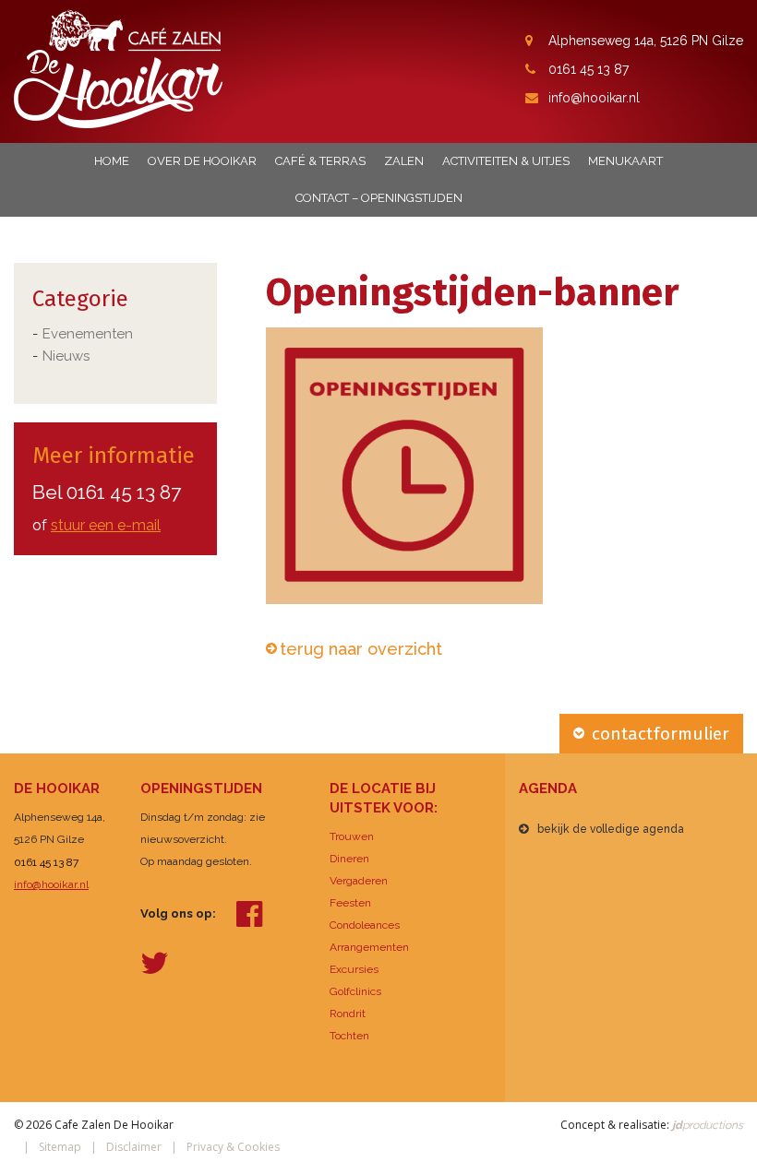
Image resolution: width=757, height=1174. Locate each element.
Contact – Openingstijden (379, 198)
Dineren (349, 858)
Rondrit (348, 1013)
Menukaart (625, 161)
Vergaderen (359, 880)
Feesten (350, 902)
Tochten (349, 1035)
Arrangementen (369, 947)
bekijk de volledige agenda (610, 829)
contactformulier (660, 733)
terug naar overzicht (361, 648)
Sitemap (60, 1147)
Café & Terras (320, 161)
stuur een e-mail (106, 525)
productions (706, 1125)
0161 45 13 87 (588, 69)
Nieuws (66, 356)
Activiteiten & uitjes (506, 161)
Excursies (354, 969)
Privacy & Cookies (233, 1147)
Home (111, 161)
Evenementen (87, 334)
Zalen (404, 161)
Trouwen (352, 836)
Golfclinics (355, 991)
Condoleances (365, 925)
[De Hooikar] (118, 68)
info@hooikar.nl (594, 97)
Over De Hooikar (202, 161)
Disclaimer (134, 1147)
